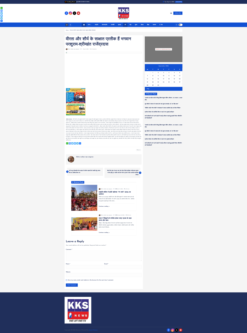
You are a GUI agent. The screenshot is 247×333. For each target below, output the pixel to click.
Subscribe (178, 13)
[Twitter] (1, 13)
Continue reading (104, 206)
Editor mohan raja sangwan (73, 49)
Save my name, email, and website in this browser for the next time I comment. (91, 280)
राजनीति (112, 24)
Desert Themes (93, 330)
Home (67, 30)
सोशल (142, 24)
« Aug (147, 88)
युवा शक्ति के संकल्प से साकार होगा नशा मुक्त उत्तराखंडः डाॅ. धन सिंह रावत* (161, 104)
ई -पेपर (161, 24)
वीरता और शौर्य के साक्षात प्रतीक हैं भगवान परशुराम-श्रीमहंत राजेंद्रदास (82, 30)
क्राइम (119, 24)
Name (68, 264)
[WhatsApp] (1, 8)
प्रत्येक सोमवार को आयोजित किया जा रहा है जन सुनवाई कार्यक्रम (159, 112)
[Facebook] (1, 10)
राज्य (89, 24)
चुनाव (136, 24)
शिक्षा (148, 24)
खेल (130, 24)
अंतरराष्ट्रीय (104, 24)
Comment (69, 249)
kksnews (139, 149)
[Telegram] (1, 18)
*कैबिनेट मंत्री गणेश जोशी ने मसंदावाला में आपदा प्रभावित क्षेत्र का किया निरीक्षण (162, 108)
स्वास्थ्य (154, 24)
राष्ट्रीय (96, 24)
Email (106, 264)
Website (68, 272)
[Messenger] (1, 15)
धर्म (125, 24)
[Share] (1, 21)
